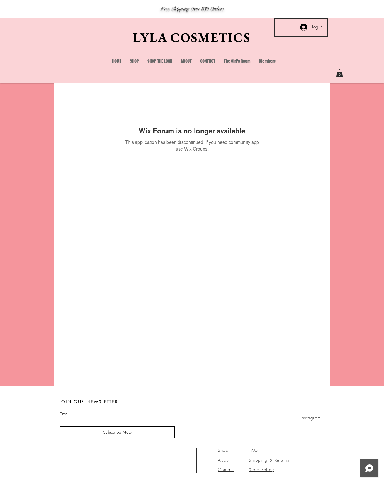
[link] (339, 73)
